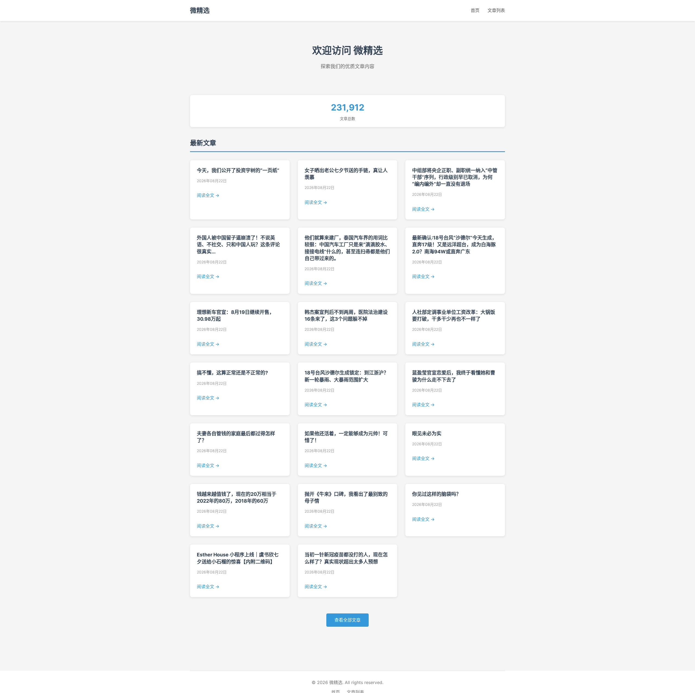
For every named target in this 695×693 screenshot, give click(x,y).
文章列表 (496, 10)
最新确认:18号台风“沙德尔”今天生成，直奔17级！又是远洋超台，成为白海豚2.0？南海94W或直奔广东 (454, 244)
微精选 (200, 10)
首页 (475, 10)
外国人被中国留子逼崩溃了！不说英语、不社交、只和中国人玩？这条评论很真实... (238, 244)
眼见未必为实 (426, 433)
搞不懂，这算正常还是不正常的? (232, 373)
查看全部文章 (347, 620)
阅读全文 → (208, 195)
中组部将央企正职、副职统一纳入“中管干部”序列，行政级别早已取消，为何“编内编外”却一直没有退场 (454, 177)
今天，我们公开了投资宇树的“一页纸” (238, 170)
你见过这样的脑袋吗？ (436, 494)
